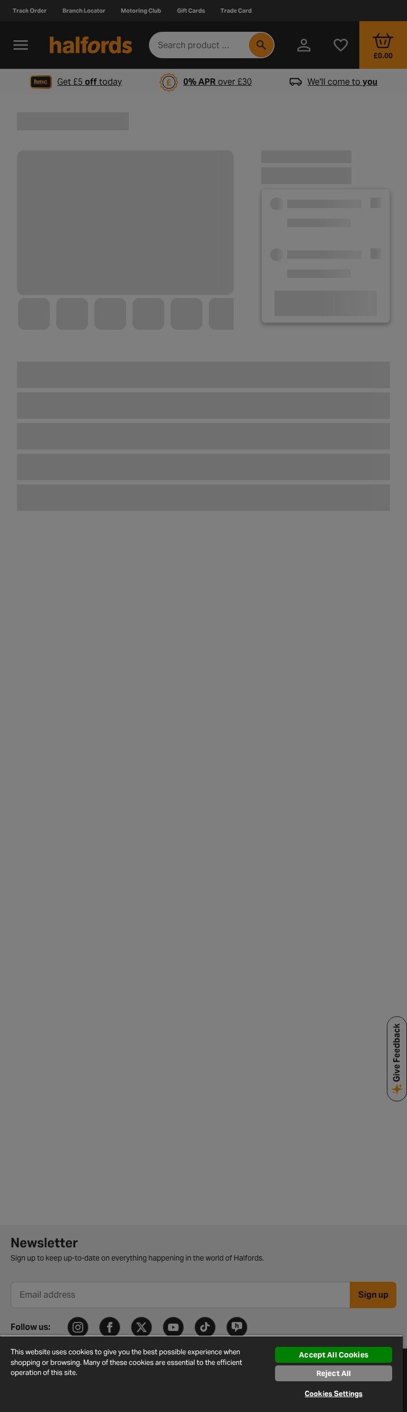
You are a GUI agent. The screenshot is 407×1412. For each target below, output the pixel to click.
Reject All (333, 1373)
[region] (201, 1373)
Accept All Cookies (333, 1355)
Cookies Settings (333, 1393)
